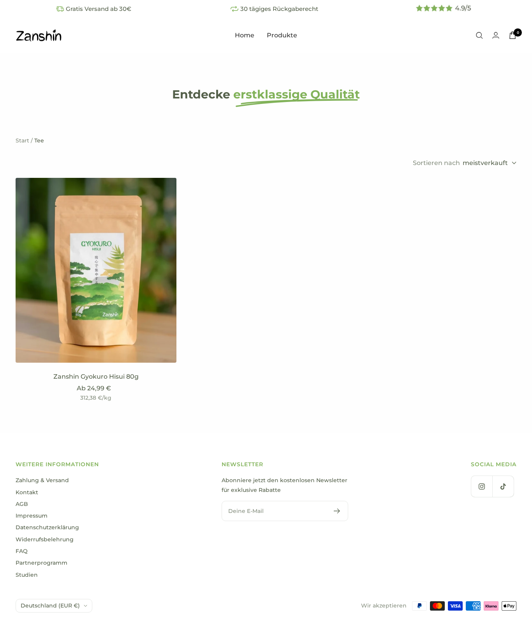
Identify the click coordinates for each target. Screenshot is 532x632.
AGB (22, 503)
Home (244, 35)
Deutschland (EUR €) (50, 605)
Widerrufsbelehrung (45, 539)
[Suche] (479, 35)
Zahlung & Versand (42, 480)
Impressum (32, 515)
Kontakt (27, 492)
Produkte (282, 35)
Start (22, 140)
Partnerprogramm (41, 562)
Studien (27, 574)
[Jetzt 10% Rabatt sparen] (337, 511)
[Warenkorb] (512, 35)
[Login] (495, 35)
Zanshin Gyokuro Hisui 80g (96, 376)
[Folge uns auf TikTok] (503, 486)
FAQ (22, 551)
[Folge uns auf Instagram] (481, 486)
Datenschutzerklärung (47, 527)
